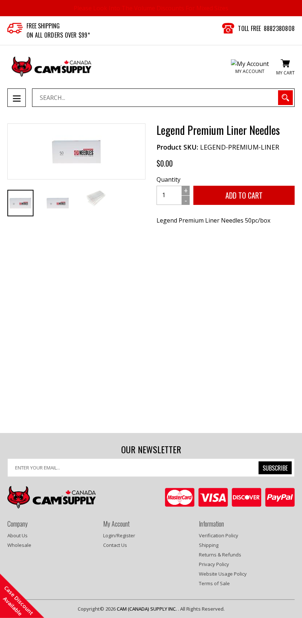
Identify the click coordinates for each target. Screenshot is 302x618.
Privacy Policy (214, 564)
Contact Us (115, 545)
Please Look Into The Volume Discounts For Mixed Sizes (151, 8)
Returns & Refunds (220, 554)
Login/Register (119, 535)
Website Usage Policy (223, 573)
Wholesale (19, 545)
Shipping (208, 545)
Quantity (168, 179)
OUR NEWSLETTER (151, 449)
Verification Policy (218, 535)
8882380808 (279, 28)
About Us (17, 535)
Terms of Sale (214, 583)
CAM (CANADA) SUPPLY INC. (147, 608)
